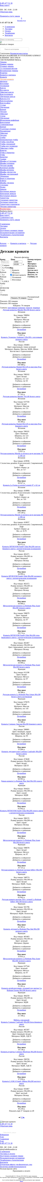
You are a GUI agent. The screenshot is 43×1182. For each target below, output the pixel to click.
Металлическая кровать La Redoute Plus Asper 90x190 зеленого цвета (21, 960)
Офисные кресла (7, 92)
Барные (3, 109)
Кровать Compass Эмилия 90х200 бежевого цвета (21, 724)
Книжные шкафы (7, 168)
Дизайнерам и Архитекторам (12, 235)
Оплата (8, 31)
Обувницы (4, 176)
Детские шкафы (6, 165)
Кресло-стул (5, 99)
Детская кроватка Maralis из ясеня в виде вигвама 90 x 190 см (21, 516)
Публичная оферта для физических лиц (16, 1164)
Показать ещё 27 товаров (21, 1111)
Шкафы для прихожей (9, 174)
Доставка (8, 29)
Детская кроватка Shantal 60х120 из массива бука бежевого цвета (21, 425)
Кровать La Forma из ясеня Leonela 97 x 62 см (21, 485)
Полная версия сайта (8, 1169)
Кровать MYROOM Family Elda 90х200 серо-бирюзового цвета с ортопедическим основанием (21, 636)
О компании (10, 27)
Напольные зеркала (8, 194)
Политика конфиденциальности (13, 1167)
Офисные (4, 114)
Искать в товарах (7, 44)
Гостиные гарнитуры (8, 202)
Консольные (5, 122)
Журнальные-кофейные (9, 120)
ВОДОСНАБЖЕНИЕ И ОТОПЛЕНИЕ (16, 56)
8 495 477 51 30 (6, 1124)
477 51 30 (6, 3)
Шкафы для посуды (8, 172)
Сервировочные (6, 125)
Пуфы (2, 155)
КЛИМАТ (36, 56)
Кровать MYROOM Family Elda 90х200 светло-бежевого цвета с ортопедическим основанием (21, 548)
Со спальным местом (8, 68)
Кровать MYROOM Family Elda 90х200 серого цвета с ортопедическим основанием (21, 812)
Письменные (5, 131)
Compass (5, 265)
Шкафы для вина (7, 183)
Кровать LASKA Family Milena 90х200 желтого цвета (21, 1082)
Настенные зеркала (8, 191)
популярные (13, 308)
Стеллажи (4, 185)
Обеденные (4, 107)
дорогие (29, 308)
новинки (21, 308)
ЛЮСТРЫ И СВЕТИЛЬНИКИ (10, 59)
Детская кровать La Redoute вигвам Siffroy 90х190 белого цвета (21, 871)
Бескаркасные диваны (9, 71)
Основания (4, 86)
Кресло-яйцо (5, 103)
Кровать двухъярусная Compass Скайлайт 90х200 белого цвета (22, 753)
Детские (3, 112)
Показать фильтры (21, 257)
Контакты (9, 35)
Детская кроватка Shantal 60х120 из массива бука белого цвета (21, 368)
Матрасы (3, 81)
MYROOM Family (4, 289)
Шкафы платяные (7, 163)
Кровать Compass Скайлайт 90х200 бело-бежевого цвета (21, 1023)
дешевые (36, 308)
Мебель (18, 60)
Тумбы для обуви (7, 142)
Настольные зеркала (8, 196)
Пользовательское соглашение (12, 233)
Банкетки (4, 157)
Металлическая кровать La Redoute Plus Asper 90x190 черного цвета (21, 607)
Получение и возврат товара (11, 230)
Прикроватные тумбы (9, 140)
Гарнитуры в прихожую (10, 204)
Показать (9, 301)
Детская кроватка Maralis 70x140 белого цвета (21, 396)
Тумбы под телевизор (9, 146)
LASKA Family (4, 282)
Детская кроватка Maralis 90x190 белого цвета (21, 310)
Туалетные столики (8, 129)
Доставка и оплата (7, 1154)
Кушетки (3, 73)
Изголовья (4, 84)
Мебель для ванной (21, 1020)
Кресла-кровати (6, 94)
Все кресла (4, 90)
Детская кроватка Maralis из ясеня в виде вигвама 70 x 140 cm (21, 454)
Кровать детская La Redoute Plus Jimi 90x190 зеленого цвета (21, 930)
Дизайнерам (10, 33)
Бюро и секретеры (7, 178)
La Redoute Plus (3, 277)
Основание (16, 277)
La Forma (6, 268)
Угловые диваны (7, 66)
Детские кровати (19, 275)
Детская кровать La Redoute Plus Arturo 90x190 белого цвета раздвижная (21, 695)
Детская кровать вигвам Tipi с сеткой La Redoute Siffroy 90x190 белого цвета (21, 900)
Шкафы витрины (7, 170)
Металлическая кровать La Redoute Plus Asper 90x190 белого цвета (21, 666)
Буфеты (3, 181)
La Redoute (3, 271)
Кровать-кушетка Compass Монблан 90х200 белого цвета (21, 1053)
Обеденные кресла (7, 96)
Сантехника (5, 53)
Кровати (3, 77)
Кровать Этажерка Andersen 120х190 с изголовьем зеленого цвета (21, 338)
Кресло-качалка (6, 101)
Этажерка (4, 295)
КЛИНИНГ (4, 58)
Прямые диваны (6, 64)
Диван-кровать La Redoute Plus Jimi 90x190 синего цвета (21, 782)
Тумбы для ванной (7, 144)
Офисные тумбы (6, 148)
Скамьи (3, 159)
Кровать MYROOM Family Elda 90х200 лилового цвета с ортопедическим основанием (21, 577)
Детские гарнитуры (8, 206)
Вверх (21, 1181)
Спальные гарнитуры (9, 200)
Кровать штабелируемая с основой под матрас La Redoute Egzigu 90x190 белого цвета (21, 989)
